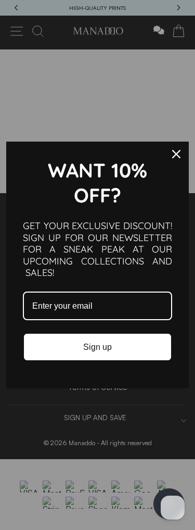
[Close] (176, 154)
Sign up (97, 347)
